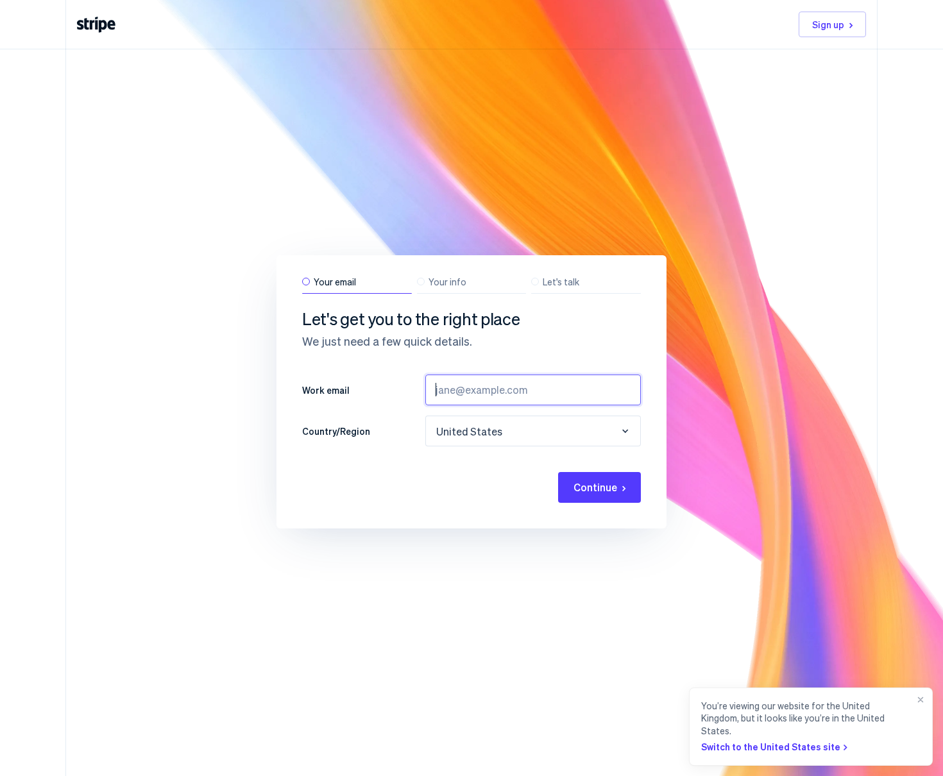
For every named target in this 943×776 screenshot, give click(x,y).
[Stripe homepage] (96, 25)
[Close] (918, 726)
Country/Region (336, 431)
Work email (326, 390)
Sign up (828, 24)
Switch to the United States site (770, 746)
